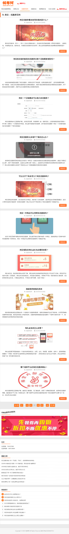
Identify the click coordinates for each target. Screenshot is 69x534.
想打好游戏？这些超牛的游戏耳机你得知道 (13, 475)
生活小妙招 (52, 9)
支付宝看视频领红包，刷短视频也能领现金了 (16, 503)
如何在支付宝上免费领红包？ (12, 494)
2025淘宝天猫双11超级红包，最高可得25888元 (14, 466)
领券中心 (22, 3)
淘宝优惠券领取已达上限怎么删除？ (14, 515)
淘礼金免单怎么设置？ (34, 328)
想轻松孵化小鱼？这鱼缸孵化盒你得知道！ (13, 481)
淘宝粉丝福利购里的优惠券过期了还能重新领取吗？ (34, 59)
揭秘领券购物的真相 (34, 289)
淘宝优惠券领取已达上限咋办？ (13, 497)
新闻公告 (16, 9)
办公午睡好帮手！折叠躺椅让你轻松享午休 (13, 478)
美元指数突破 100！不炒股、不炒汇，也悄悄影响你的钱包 (17, 460)
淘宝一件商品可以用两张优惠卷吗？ (34, 213)
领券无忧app (63, 9)
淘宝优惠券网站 (6, 9)
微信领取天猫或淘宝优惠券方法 (13, 506)
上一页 (17, 405)
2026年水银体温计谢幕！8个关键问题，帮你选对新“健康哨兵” (18, 463)
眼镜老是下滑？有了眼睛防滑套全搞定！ (12, 472)
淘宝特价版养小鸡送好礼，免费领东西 (15, 500)
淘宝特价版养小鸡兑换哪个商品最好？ (15, 512)
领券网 (27, 531)
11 (47, 405)
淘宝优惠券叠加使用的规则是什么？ (34, 20)
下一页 (52, 405)
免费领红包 (42, 9)
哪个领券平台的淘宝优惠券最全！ (34, 367)
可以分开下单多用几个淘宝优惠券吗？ (34, 176)
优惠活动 (33, 9)
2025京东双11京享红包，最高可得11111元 (13, 469)
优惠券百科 (25, 9)
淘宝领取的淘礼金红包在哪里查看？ (34, 250)
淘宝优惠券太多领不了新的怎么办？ (34, 137)
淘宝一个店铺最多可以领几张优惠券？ (34, 98)
